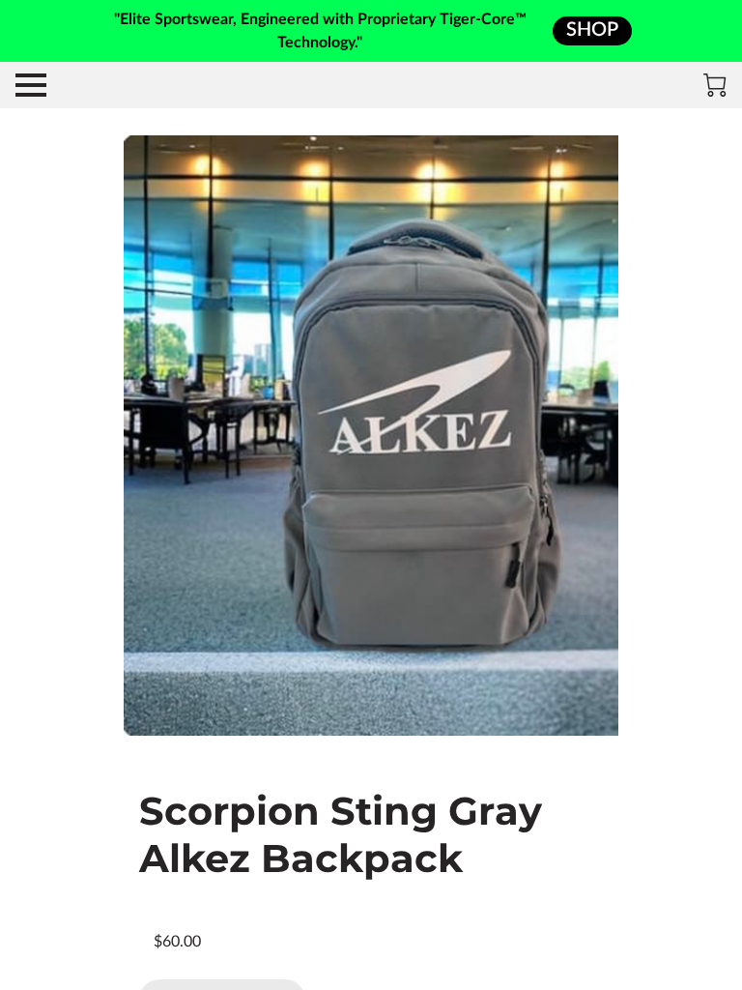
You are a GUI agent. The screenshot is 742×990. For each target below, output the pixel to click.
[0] (715, 85)
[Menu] (30, 85)
